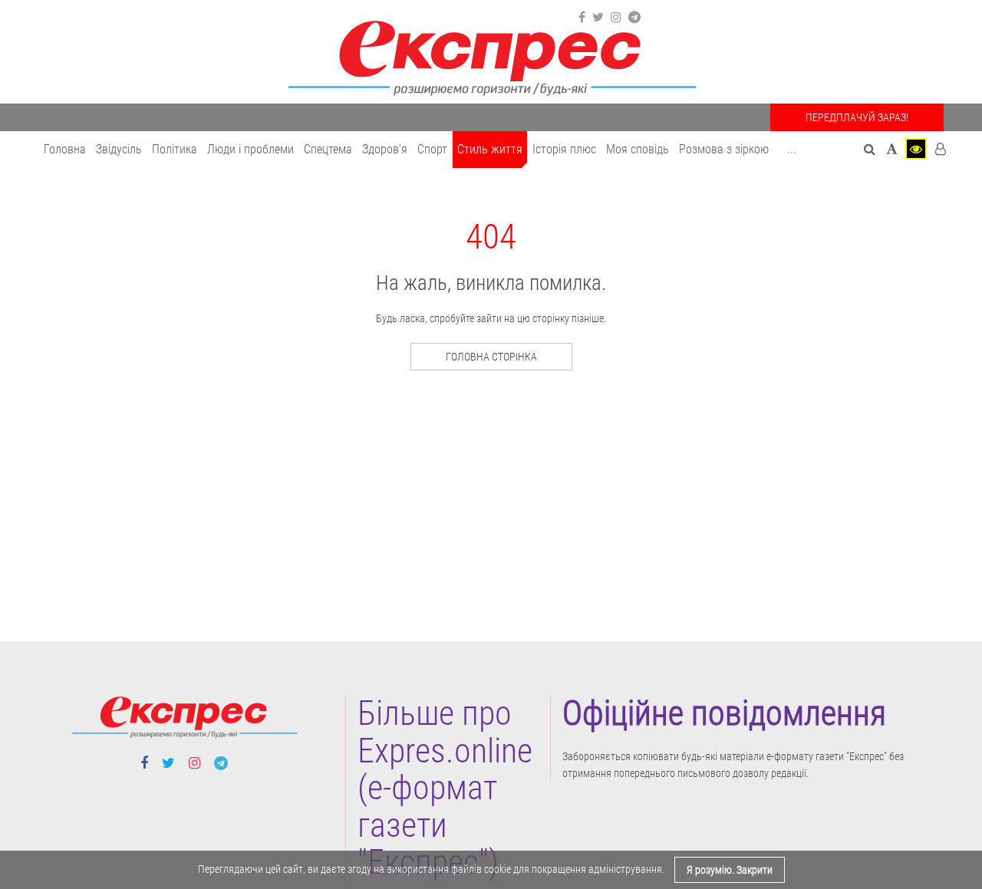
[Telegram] (634, 18)
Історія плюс (564, 149)
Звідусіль (119, 149)
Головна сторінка (491, 357)
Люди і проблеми (250, 149)
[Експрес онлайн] (491, 56)
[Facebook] (581, 18)
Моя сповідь (637, 149)
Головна (65, 149)
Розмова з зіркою (724, 149)
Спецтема (328, 149)
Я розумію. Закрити (730, 870)
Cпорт (432, 149)
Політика (174, 149)
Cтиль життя (489, 149)
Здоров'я (384, 149)
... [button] (791, 149)
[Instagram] (616, 18)
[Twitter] (598, 18)
